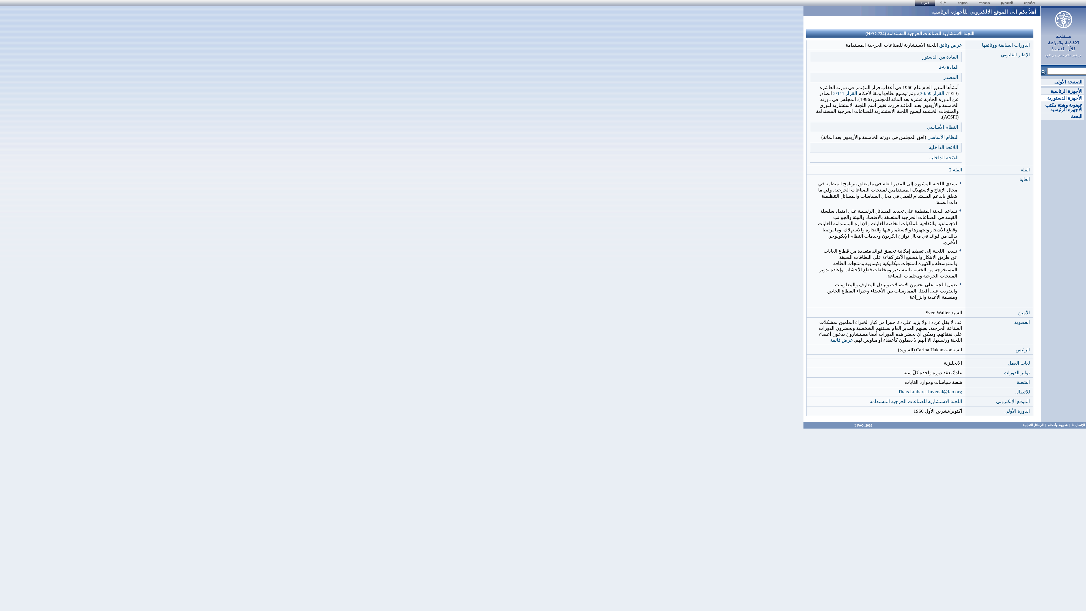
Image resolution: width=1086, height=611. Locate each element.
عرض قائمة (841, 340)
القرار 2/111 (845, 93)
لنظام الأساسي (942, 137)
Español (1029, 3)
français (984, 3)
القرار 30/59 (932, 93)
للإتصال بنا (1078, 425)
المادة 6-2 (949, 67)
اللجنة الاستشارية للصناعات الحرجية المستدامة (916, 401)
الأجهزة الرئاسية (1067, 91)
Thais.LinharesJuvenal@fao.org (930, 391)
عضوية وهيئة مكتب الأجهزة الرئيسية (1064, 107)
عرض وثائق (950, 45)
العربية (925, 3)
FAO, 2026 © (862, 425)
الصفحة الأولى (1068, 82)
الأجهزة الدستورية (1065, 98)
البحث (1076, 116)
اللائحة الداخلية (944, 157)
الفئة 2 (955, 170)
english (963, 3)
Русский (1007, 3)
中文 (943, 3)
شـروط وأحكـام (1057, 425)
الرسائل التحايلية (1033, 425)
